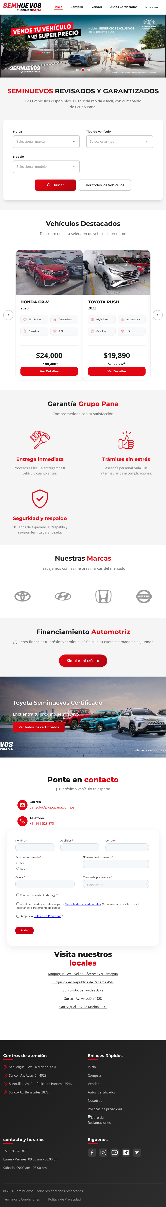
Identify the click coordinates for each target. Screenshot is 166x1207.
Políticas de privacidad (105, 1109)
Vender (97, 7)
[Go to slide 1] (77, 70)
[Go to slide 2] (83, 69)
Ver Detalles (49, 371)
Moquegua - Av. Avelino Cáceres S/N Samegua (83, 974)
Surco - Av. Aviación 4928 (83, 998)
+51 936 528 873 (42, 823)
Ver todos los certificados (39, 727)
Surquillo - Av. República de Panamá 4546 (83, 982)
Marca (17, 131)
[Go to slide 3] (88, 70)
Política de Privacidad (64, 1199)
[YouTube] (115, 1153)
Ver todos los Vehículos (105, 185)
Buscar (58, 185)
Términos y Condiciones (21, 1199)
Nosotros (95, 1100)
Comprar (76, 7)
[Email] (137, 1153)
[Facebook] (92, 1153)
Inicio (58, 7)
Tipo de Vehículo (98, 131)
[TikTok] (126, 1153)
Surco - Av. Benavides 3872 (83, 990)
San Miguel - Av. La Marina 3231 (83, 1007)
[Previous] (8, 315)
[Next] (158, 315)
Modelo (18, 156)
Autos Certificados (123, 7)
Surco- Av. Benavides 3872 (29, 1092)
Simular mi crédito (83, 660)
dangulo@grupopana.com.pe (52, 807)
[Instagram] (103, 1153)
